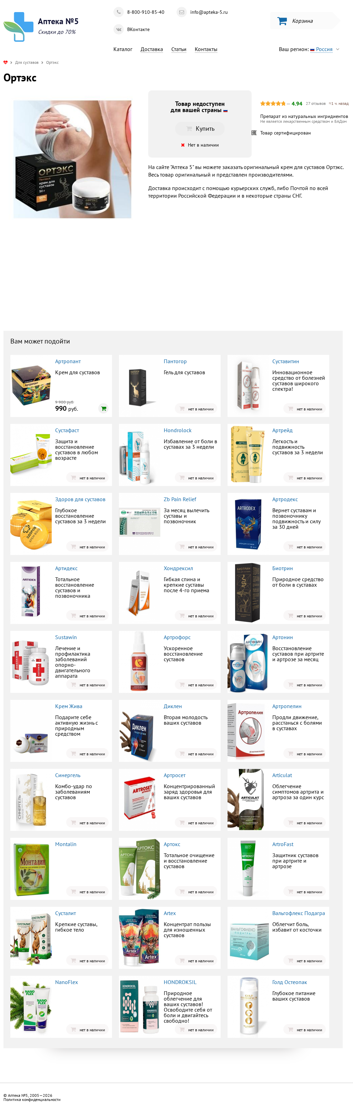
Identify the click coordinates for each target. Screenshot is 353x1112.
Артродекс (285, 499)
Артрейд (282, 430)
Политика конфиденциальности (32, 1099)
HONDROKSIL (180, 982)
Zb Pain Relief (180, 499)
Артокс (172, 844)
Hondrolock (178, 430)
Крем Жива (68, 706)
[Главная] (5, 62)
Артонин (282, 637)
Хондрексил (178, 568)
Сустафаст (67, 430)
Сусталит (65, 913)
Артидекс (66, 568)
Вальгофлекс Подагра (298, 913)
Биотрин (282, 568)
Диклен (173, 706)
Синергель (67, 775)
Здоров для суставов (80, 499)
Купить (60, 284)
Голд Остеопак (289, 982)
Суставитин (285, 361)
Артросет (174, 775)
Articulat (282, 775)
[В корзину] (103, 408)
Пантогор (175, 361)
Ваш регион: (306, 49)
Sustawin (66, 637)
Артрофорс (177, 637)
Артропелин (287, 706)
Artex (170, 913)
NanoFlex (66, 982)
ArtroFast (282, 844)
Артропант (68, 361)
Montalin (66, 844)
